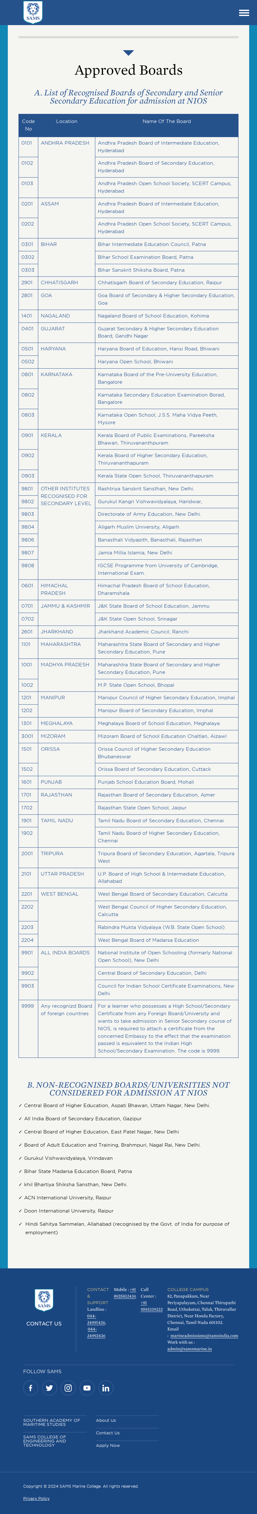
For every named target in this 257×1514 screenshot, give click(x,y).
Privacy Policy (36, 1498)
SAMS (33, 12)
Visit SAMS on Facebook (30, 1387)
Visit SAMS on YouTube (87, 1387)
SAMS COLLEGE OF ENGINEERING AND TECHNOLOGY (44, 1441)
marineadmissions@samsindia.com (204, 1335)
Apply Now (108, 1445)
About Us (106, 1420)
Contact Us (44, 1324)
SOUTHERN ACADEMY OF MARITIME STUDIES (51, 1422)
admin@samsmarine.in (189, 1348)
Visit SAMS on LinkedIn (105, 1387)
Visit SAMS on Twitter (49, 1387)
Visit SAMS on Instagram (68, 1387)
